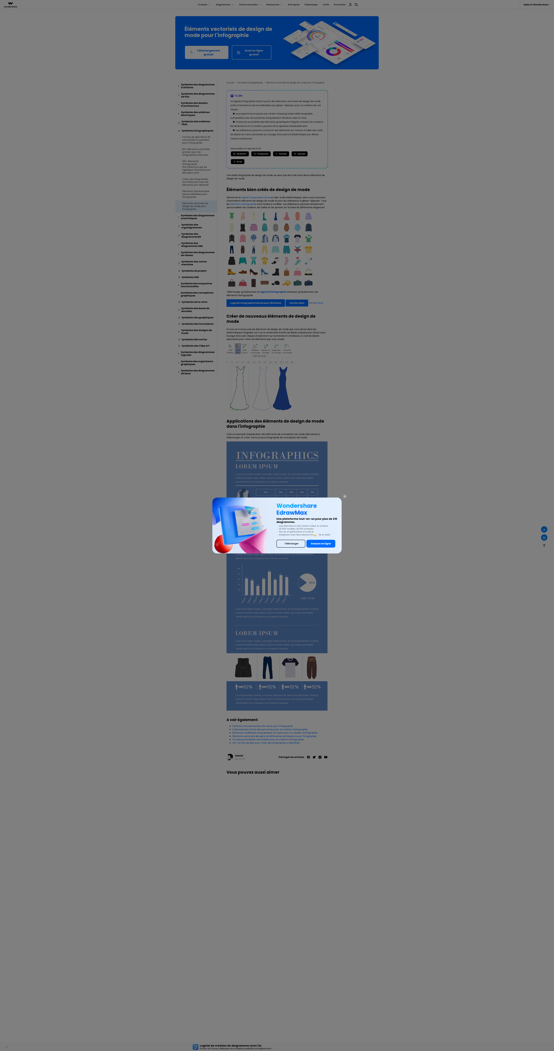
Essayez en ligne (321, 543)
